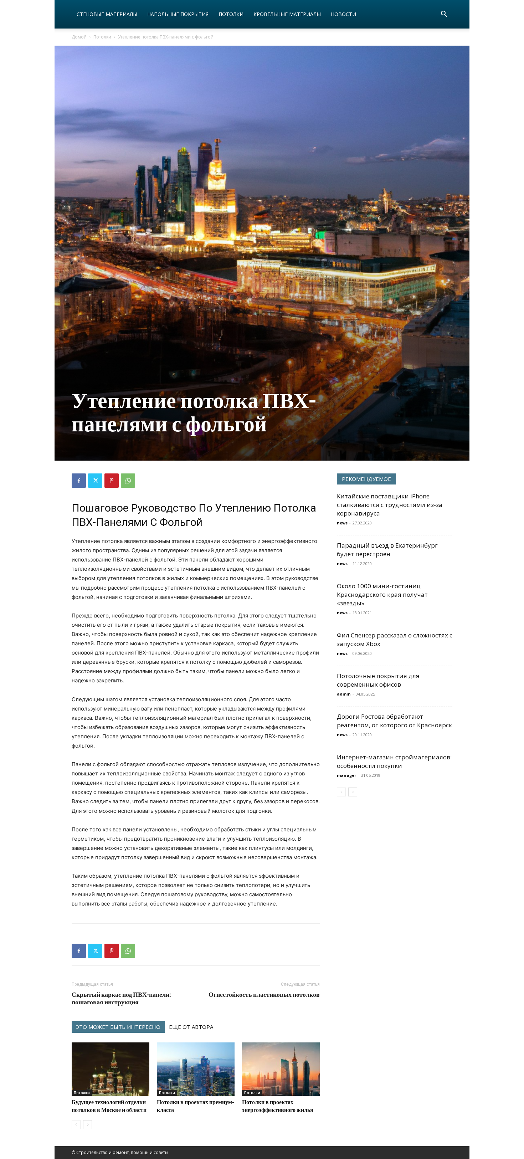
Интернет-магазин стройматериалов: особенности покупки (394, 761)
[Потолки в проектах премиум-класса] (196, 1069)
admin (344, 694)
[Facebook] (79, 480)
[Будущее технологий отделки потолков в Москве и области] (110, 1069)
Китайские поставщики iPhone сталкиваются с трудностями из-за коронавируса (389, 504)
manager (346, 775)
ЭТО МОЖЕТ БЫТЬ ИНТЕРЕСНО (118, 1026)
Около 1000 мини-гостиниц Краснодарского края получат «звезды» (382, 594)
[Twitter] (95, 480)
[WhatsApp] (128, 480)
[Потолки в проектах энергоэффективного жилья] (281, 1069)
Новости (343, 14)
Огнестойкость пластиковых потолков (264, 994)
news (342, 522)
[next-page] (87, 1124)
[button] (443, 14)
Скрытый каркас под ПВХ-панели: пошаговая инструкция (121, 998)
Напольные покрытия (178, 14)
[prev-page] (76, 1124)
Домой (79, 37)
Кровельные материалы (287, 14)
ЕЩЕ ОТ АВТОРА (191, 1026)
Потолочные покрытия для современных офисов (378, 680)
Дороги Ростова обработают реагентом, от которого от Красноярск (394, 720)
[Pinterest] (111, 480)
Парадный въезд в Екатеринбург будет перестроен (387, 549)
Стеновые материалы (107, 14)
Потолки (231, 14)
